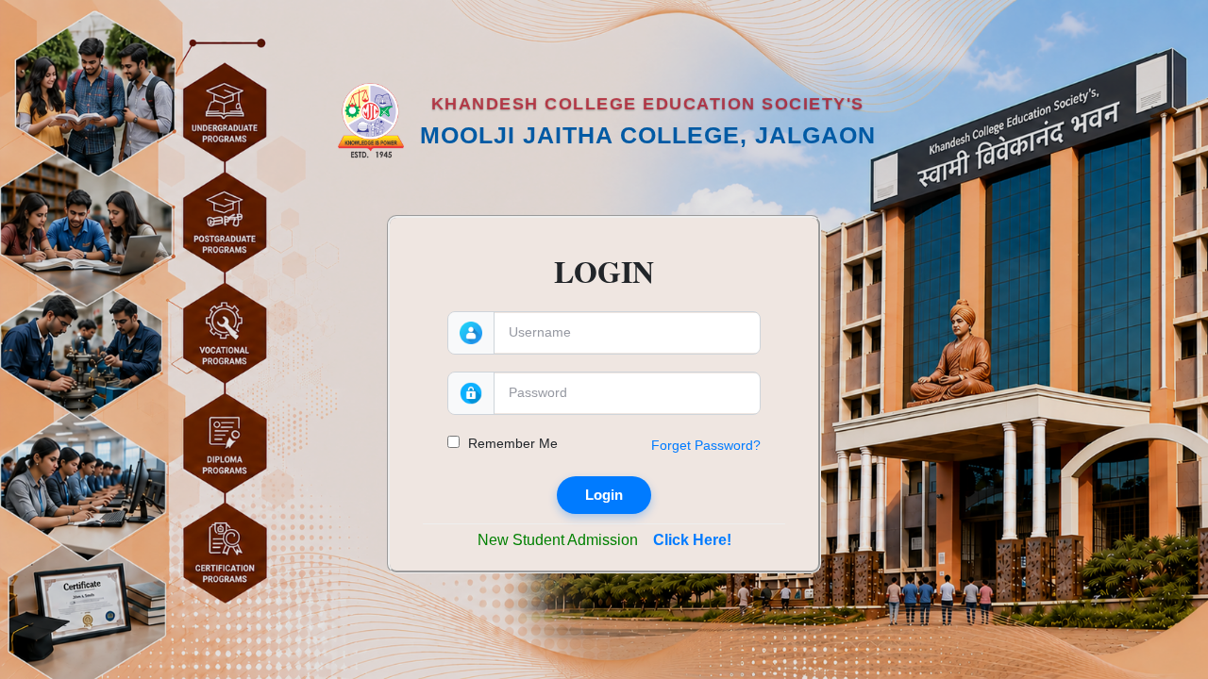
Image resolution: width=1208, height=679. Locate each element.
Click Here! (692, 540)
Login (604, 495)
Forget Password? (706, 445)
